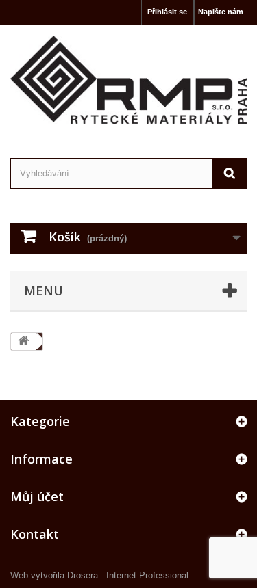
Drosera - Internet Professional (127, 575)
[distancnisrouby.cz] (128, 80)
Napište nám (220, 12)
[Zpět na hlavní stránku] (23, 341)
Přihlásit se (167, 12)
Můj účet (37, 496)
